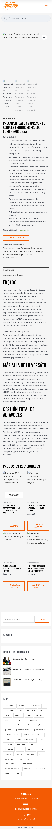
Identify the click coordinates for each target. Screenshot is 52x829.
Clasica (7, 715)
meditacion (21, 744)
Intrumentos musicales (25, 740)
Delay (33, 248)
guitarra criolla (39, 730)
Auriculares (9, 710)
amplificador (35, 706)
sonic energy (10, 759)
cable (42, 710)
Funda (20, 725)
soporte (27, 769)
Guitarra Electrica (11, 735)
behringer (31, 710)
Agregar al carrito (16, 238)
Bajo (20, 710)
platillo (19, 754)
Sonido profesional (12, 769)
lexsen (42, 740)
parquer (30, 749)
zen (17, 773)
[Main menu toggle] (46, 6)
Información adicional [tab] (13, 275)
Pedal (41, 749)
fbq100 (39, 248)
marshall (8, 744)
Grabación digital (34, 725)
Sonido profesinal (28, 764)
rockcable (30, 754)
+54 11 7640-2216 (26, 819)
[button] (44, 37)
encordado (9, 725)
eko (6, 720)
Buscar (42, 619)
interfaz (8, 740)
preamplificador (24, 251)
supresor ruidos (25, 254)
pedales (8, 754)
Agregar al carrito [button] (38, 526)
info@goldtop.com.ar (26, 808)
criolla (29, 715)
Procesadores (10, 118)
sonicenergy (25, 759)
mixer (20, 749)
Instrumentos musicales (32, 735)
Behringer (13, 258)
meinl (33, 744)
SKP (40, 754)
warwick (8, 773)
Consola (18, 715)
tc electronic (40, 769)
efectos (39, 715)
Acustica (21, 706)
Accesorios (9, 706)
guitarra (8, 730)
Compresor (25, 248)
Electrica (16, 720)
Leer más (14, 526)
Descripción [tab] (8, 270)
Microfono (9, 749)
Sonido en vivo (10, 764)
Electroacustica (31, 720)
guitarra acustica (22, 730)
